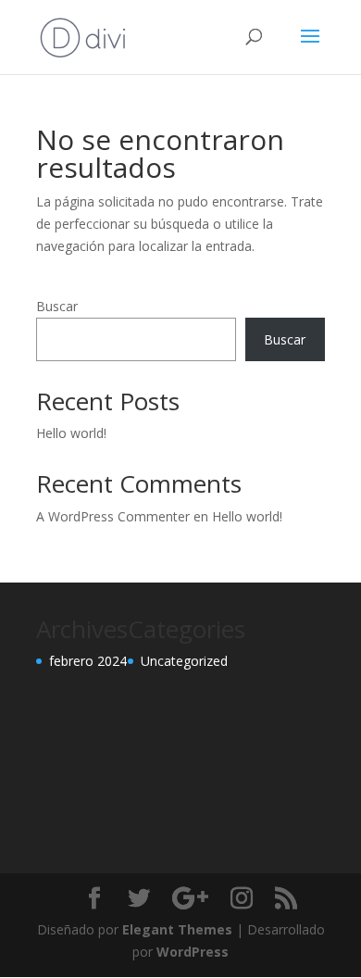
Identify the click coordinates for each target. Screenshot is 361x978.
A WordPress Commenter (113, 516)
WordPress (192, 951)
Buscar (57, 306)
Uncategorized (184, 661)
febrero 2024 (88, 661)
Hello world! (71, 433)
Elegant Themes (177, 929)
